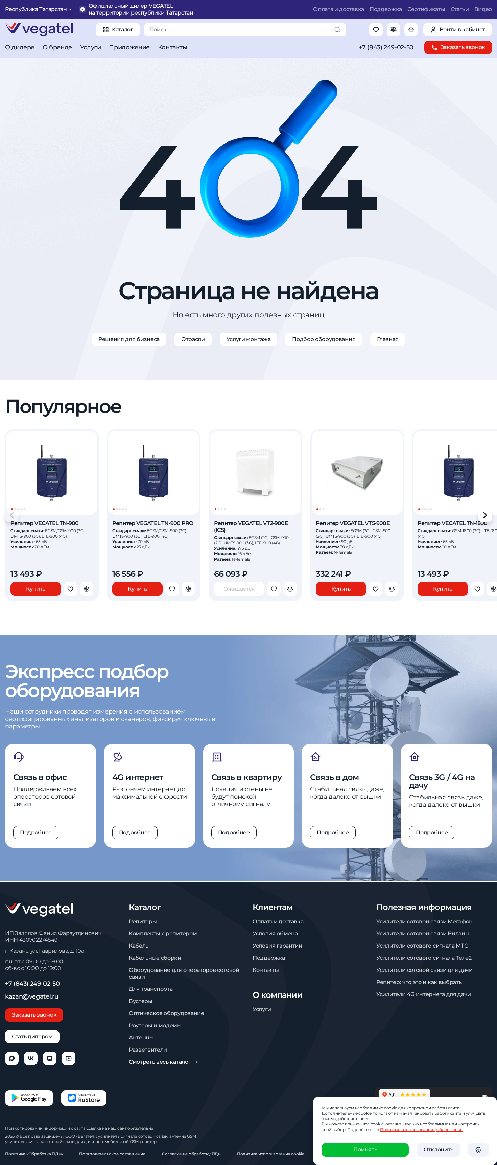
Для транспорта (151, 989)
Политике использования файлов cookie (421, 1129)
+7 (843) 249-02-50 (386, 47)
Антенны (141, 1037)
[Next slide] (485, 515)
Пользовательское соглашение (112, 1153)
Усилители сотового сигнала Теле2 (424, 958)
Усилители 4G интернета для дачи (423, 994)
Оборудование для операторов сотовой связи (184, 973)
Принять (365, 1149)
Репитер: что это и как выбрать (419, 982)
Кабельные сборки (155, 958)
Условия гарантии (277, 945)
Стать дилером (32, 1036)
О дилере (19, 47)
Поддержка (386, 9)
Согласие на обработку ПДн (191, 1153)
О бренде (57, 47)
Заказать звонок (34, 1015)
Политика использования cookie (270, 1153)
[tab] (12, 509)
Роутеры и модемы (155, 1025)
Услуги (90, 47)
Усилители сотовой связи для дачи (424, 970)
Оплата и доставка (338, 9)
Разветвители (148, 1049)
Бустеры (140, 1001)
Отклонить (438, 1149)
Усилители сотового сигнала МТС (422, 945)
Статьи (460, 9)
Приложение (129, 47)
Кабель (138, 945)
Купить (35, 589)
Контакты (173, 47)
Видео (483, 9)
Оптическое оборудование (166, 1013)
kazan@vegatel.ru (31, 996)
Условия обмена (275, 933)
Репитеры (143, 921)
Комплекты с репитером (163, 933)
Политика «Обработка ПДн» (34, 1153)
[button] (478, 1150)
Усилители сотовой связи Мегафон (424, 921)
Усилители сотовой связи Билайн (422, 933)
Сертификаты (426, 9)
